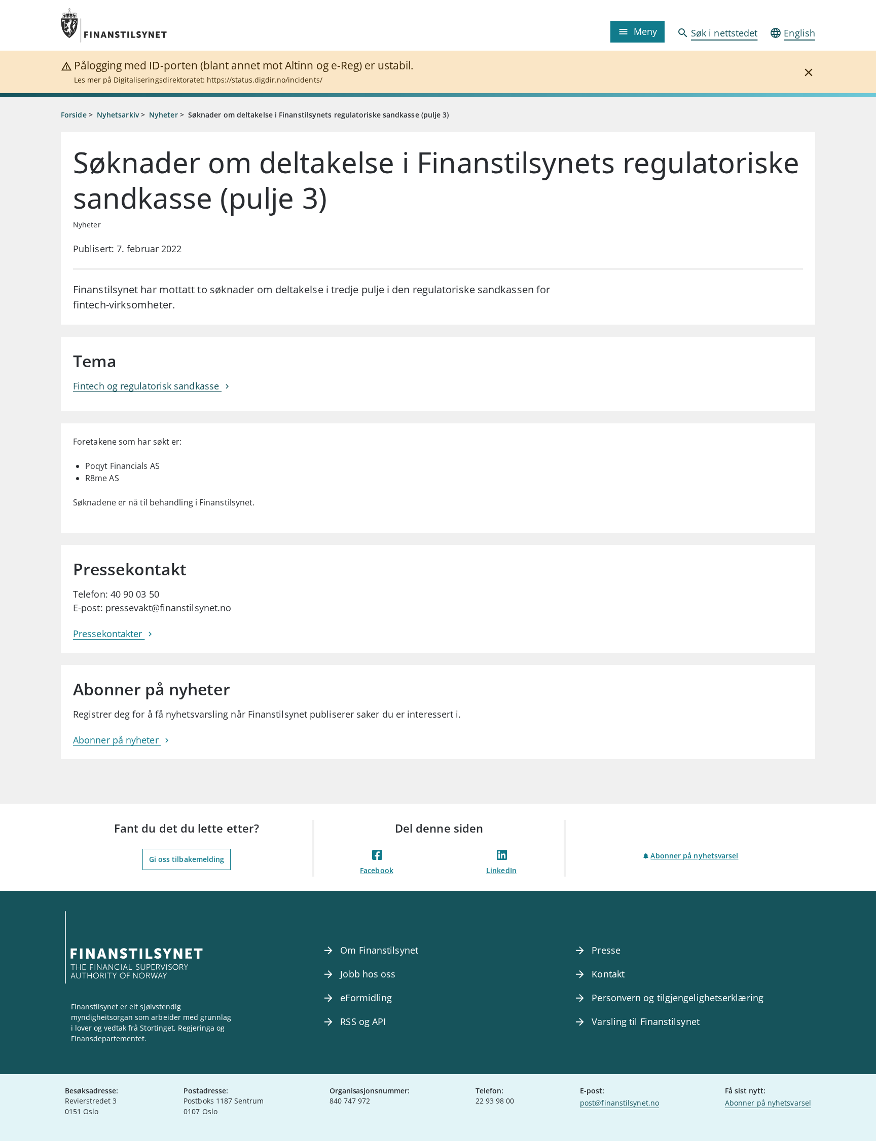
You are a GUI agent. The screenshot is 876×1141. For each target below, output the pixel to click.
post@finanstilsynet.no (619, 1103)
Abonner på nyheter (117, 740)
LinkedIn (501, 870)
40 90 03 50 (135, 594)
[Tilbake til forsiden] (155, 25)
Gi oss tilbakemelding (187, 859)
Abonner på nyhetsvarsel (694, 855)
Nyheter (163, 115)
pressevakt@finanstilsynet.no (168, 608)
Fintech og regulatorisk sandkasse (147, 386)
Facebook (376, 870)
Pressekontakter (108, 633)
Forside (74, 115)
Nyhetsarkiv (118, 115)
